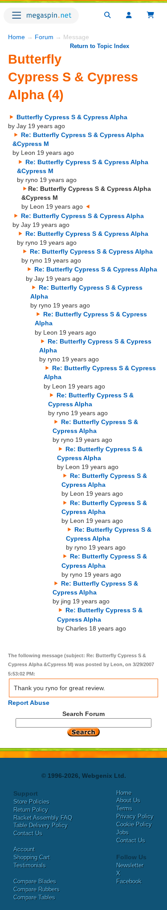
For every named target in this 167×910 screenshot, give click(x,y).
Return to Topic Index (99, 46)
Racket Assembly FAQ (42, 817)
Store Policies (31, 801)
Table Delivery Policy (40, 825)
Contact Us (27, 833)
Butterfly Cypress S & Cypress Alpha (71, 117)
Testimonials (29, 865)
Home (16, 36)
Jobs (122, 832)
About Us (128, 800)
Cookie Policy (134, 824)
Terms (124, 808)
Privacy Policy (135, 816)
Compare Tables (34, 897)
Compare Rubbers (36, 889)
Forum (44, 36)
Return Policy (30, 809)
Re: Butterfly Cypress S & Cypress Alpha (82, 215)
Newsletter (129, 865)
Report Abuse (28, 702)
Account (24, 849)
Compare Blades (34, 881)
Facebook (129, 881)
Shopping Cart (31, 857)
